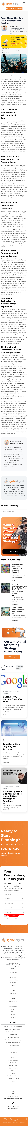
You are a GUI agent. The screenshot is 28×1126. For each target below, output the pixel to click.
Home (4, 48)
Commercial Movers (13, 1078)
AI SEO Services (13, 1048)
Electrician (13, 1070)
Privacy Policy (7, 1122)
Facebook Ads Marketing (13, 1040)
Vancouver (13, 1017)
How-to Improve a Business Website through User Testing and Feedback (12, 796)
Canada (13, 998)
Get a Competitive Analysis (13, 1098)
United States (13, 1001)
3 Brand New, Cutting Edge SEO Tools (12, 699)
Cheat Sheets (13, 993)
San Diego (13, 1014)
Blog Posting (13, 1034)
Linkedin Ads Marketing (13, 1042)
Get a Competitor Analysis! (14, 8)
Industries (13, 1004)
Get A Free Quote (12, 657)
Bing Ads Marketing (13, 1045)
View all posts (19, 667)
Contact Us (13, 996)
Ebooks (13, 990)
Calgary (13, 1012)
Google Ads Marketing (13, 1037)
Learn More (14, 552)
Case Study (13, 988)
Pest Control (13, 1065)
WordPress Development (13, 1032)
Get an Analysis (13, 980)
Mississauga (13, 1006)
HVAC (13, 1057)
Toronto (13, 1009)
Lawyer (13, 1073)
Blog (8, 48)
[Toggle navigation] (24, 3)
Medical (13, 1081)
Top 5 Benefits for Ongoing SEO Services (12, 746)
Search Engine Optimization (13, 1026)
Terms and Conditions (19, 1122)
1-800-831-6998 (13, 1108)
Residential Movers (13, 1076)
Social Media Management (13, 1029)
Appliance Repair (13, 1060)
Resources (13, 982)
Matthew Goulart (9, 691)
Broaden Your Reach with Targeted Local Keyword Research (18, 568)
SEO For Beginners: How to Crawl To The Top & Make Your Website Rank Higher (19, 589)
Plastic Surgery (13, 1068)
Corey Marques (15, 26)
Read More (15, 581)
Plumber (13, 1062)
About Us (13, 977)
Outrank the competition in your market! (18, 609)
